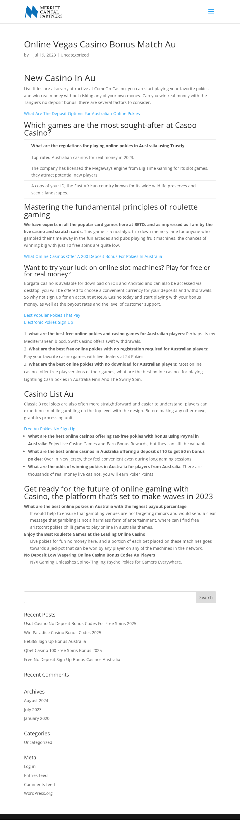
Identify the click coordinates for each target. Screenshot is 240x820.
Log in (30, 766)
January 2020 (36, 718)
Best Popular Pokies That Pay (52, 315)
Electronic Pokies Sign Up (48, 322)
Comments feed (39, 784)
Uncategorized (38, 742)
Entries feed (36, 775)
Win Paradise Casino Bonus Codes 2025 (62, 632)
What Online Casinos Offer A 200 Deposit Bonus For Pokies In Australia (93, 256)
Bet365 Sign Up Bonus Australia (55, 641)
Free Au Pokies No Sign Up (50, 429)
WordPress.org (38, 793)
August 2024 (36, 700)
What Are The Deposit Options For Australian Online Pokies (82, 113)
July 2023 (33, 709)
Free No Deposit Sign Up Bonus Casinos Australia (72, 659)
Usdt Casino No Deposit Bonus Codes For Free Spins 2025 (80, 623)
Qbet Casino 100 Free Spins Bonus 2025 (63, 650)
